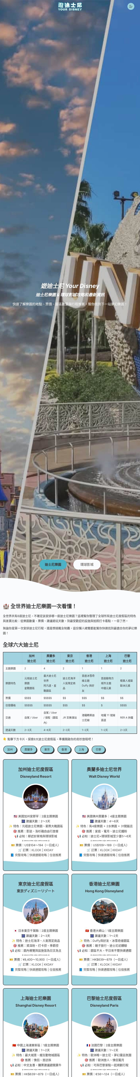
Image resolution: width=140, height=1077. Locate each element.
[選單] (130, 6)
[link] (9, 749)
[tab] (53, 565)
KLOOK (36, 850)
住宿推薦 (55, 855)
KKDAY (48, 850)
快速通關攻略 (38, 855)
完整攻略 (21, 855)
